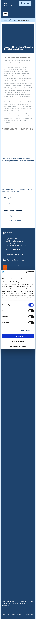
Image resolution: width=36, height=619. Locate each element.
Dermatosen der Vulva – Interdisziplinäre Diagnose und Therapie (17, 190)
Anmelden (26, 3)
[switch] (31, 310)
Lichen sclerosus (10, 204)
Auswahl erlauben (18, 341)
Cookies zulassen (18, 336)
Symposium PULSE (14, 266)
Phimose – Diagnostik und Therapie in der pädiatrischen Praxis (18, 48)
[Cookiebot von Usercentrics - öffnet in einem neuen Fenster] (25, 272)
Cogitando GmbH (28, 614)
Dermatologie (9, 216)
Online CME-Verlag (20, 603)
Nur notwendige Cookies (18, 346)
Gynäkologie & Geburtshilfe (13, 220)
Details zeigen (25, 330)
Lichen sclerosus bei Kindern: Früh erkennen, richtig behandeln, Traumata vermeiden (18, 160)
